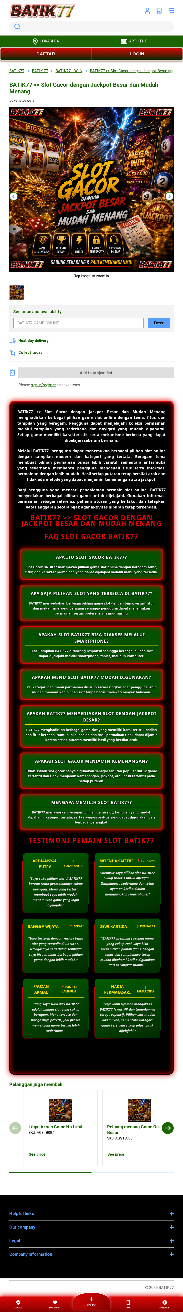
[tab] (50, 1172)
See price (37, 1154)
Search (16, 26)
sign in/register (43, 385)
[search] (91, 26)
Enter (159, 323)
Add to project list (96, 373)
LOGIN (137, 53)
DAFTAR (45, 53)
